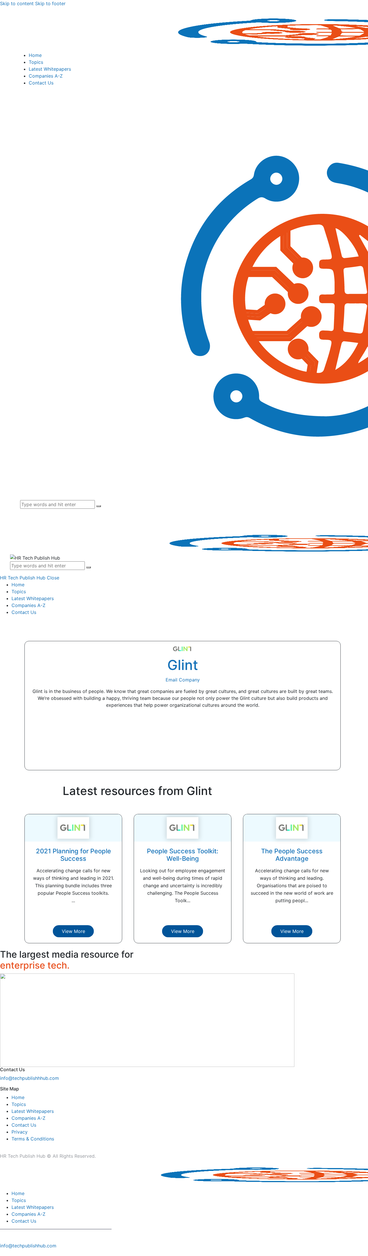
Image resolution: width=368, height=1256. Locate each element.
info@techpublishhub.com (28, 1246)
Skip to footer (50, 3)
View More (73, 931)
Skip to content (17, 3)
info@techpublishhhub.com (29, 1078)
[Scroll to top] (3, 1252)
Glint (182, 664)
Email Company (183, 680)
